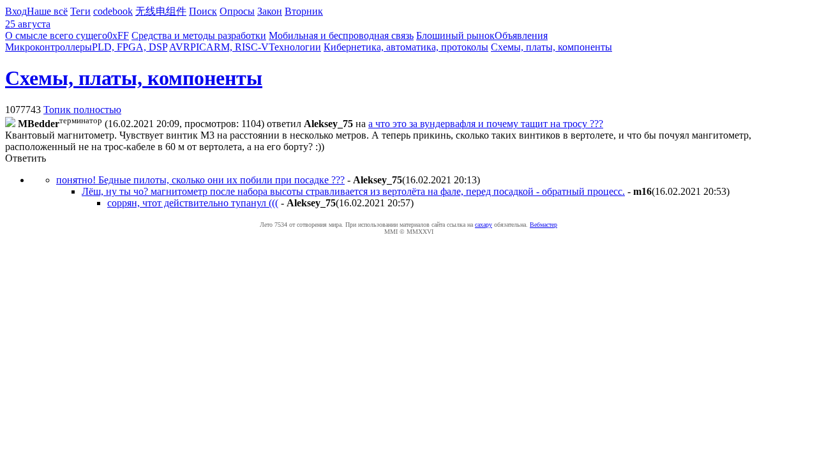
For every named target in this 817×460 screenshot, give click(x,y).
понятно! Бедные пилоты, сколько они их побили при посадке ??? (200, 179)
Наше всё (47, 11)
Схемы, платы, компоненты (551, 47)
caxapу (483, 224)
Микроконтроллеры (48, 47)
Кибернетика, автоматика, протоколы (406, 47)
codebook (113, 11)
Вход (16, 11)
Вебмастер (543, 224)
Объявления (521, 35)
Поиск (203, 11)
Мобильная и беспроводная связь (341, 35)
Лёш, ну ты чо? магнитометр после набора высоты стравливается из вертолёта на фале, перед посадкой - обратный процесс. (353, 191)
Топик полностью (82, 109)
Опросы (237, 11)
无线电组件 (160, 11)
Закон (269, 11)
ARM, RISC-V (237, 47)
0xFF (118, 35)
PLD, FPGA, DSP (129, 47)
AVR (179, 47)
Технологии (295, 47)
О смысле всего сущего (56, 35)
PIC (198, 47)
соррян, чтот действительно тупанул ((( (192, 202)
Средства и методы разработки (198, 35)
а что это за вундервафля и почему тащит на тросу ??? (485, 123)
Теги (80, 11)
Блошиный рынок (455, 35)
